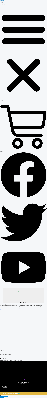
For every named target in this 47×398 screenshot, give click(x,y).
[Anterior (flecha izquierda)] (1, 397)
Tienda (2, 100)
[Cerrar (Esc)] (7, 396)
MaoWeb (19, 393)
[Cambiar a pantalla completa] (3, 396)
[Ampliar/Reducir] (1, 396)
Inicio (2, 2)
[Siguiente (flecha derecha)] (3, 397)
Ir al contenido (2, 0)
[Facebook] (22, 379)
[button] (23, 52)
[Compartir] (5, 396)
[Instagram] (24, 379)
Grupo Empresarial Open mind (5, 3)
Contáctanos (3, 4)
